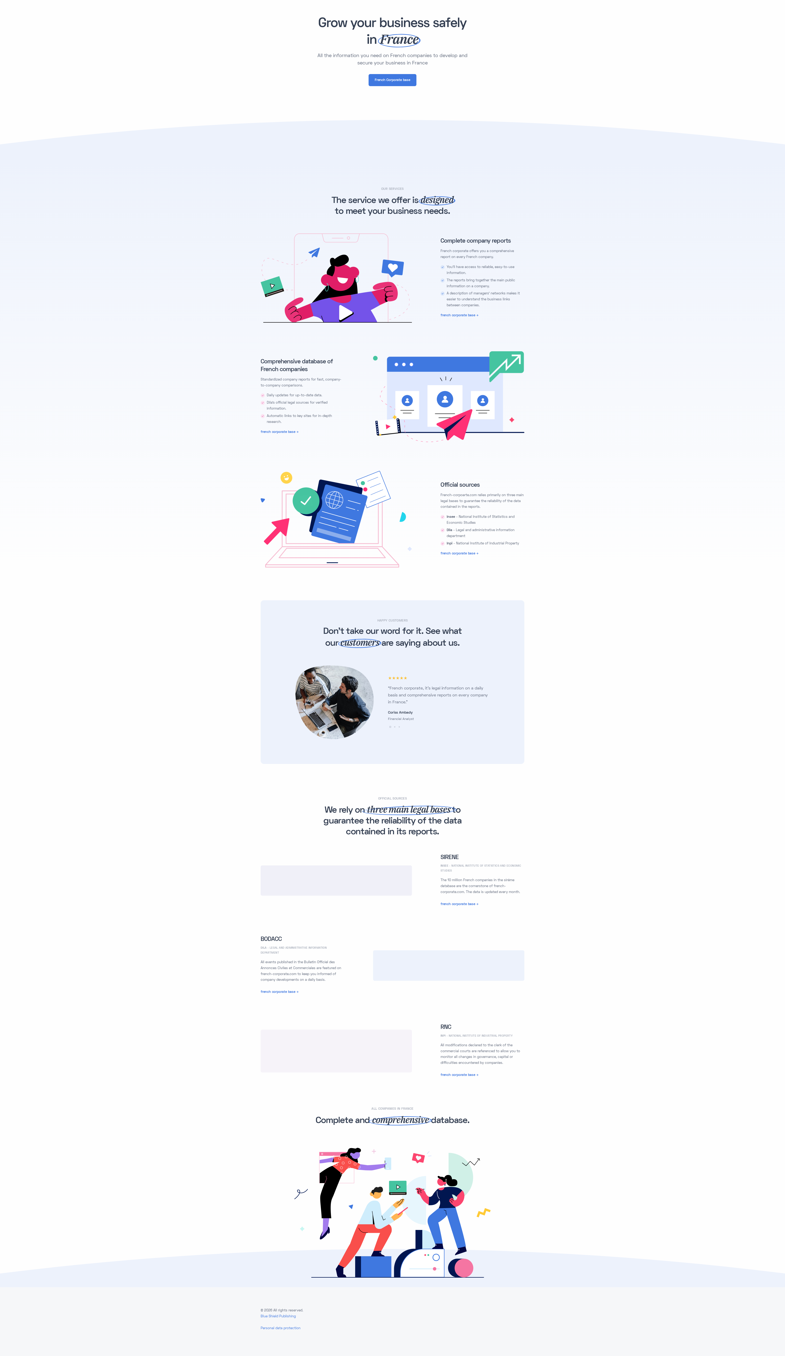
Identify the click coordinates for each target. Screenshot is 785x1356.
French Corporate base (392, 80)
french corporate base (458, 315)
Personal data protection (281, 1328)
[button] (390, 727)
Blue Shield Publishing (278, 1316)
